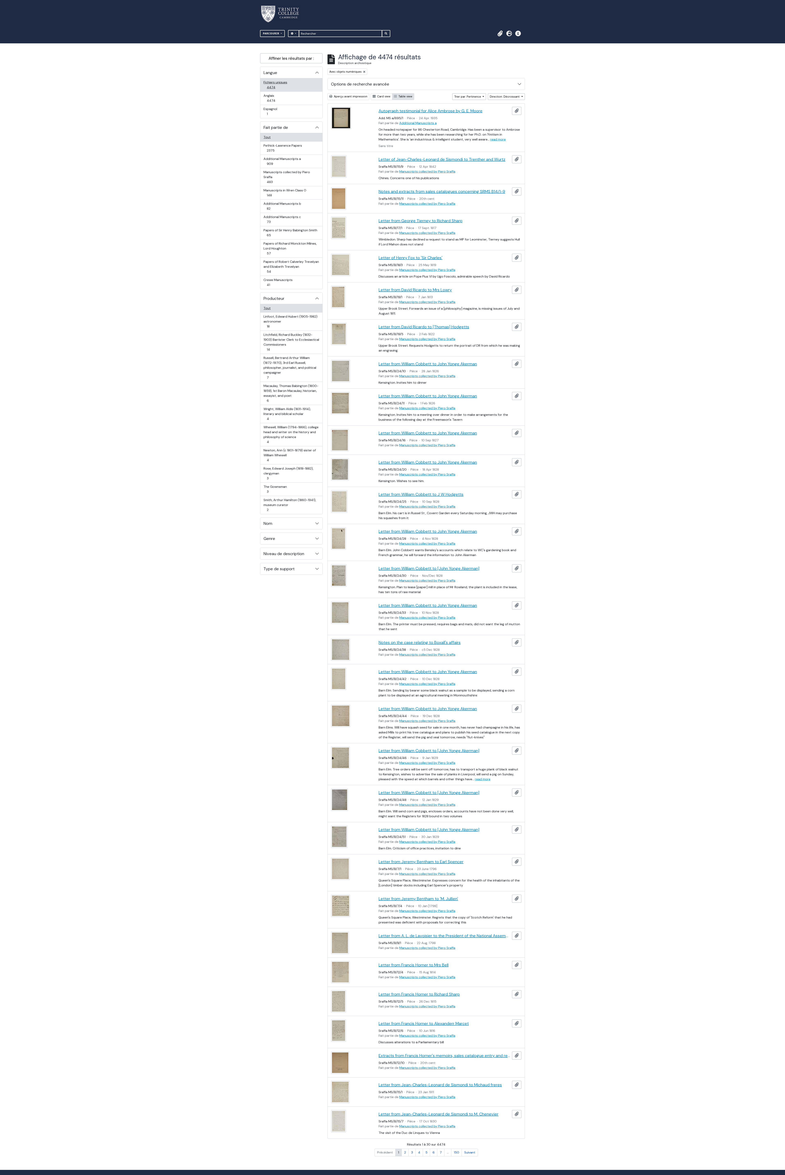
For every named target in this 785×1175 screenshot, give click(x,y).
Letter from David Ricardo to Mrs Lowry (415, 289)
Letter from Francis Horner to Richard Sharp (419, 994)
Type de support (279, 568)
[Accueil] (282, 14)
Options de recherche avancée (360, 84)
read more (498, 139)
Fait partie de (276, 127)
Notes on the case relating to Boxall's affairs (420, 642)
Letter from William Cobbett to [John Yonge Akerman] (429, 568)
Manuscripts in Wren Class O (284, 192)
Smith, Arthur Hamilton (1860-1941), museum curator (289, 505)
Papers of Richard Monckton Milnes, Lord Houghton (290, 248)
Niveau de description (284, 553)
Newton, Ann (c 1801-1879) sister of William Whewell (289, 455)
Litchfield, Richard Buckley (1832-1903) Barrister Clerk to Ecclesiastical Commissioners (291, 342)
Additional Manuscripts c (282, 219)
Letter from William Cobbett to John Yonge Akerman (428, 363)
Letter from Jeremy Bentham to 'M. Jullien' (418, 898)
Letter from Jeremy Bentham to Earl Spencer (421, 861)
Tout (267, 137)
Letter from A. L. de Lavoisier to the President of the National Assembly (444, 935)
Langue (270, 72)
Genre (269, 538)
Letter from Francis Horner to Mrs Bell (414, 964)
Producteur (274, 298)
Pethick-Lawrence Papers (282, 148)
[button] (500, 33)
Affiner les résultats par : (291, 58)
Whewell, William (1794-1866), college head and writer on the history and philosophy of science (290, 434)
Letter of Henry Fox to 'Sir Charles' (410, 257)
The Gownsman (275, 489)
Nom (268, 523)
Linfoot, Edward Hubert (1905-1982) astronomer (290, 321)
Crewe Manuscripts (278, 282)
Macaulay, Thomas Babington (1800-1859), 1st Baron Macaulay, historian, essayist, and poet (290, 393)
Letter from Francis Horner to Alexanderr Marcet (424, 1023)
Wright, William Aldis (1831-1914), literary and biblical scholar (287, 414)
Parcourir (271, 33)
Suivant (469, 1152)
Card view (383, 96)
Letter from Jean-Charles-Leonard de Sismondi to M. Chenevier (438, 1114)
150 (456, 1152)
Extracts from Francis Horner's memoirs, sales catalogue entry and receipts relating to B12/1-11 (444, 1055)
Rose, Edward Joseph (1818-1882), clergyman (288, 473)
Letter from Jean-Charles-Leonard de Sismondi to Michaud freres (440, 1084)
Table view (405, 96)
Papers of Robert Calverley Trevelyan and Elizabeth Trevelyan (291, 266)
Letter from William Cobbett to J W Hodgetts (421, 494)
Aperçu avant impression (350, 96)
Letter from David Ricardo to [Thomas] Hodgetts (424, 326)
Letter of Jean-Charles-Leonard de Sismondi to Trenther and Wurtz (442, 159)
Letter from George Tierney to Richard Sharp (420, 220)
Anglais (275, 98)
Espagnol (271, 111)
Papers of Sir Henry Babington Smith (290, 232)
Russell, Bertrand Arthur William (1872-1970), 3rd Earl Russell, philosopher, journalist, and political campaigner (289, 367)
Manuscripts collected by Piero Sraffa (286, 177)
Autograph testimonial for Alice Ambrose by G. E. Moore (430, 110)
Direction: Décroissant (505, 96)
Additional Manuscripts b (282, 206)
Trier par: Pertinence (468, 96)
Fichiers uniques (275, 84)
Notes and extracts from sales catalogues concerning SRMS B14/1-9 (442, 191)
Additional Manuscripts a (282, 161)
